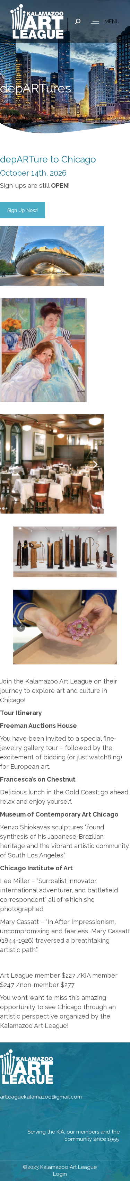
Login (60, 1174)
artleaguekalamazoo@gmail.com (41, 1097)
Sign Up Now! (22, 210)
